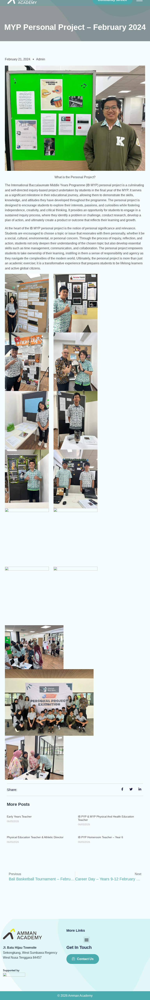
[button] (86, 940)
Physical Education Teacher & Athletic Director (35, 837)
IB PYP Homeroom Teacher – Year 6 (100, 837)
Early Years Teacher (19, 816)
